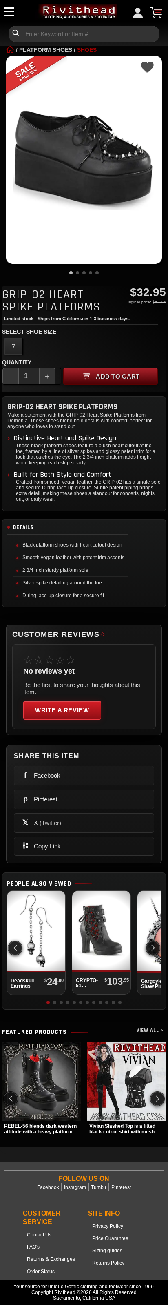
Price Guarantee (110, 1238)
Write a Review (62, 710)
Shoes (87, 50)
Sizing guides (107, 1251)
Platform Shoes (45, 50)
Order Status (41, 1271)
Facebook (48, 1187)
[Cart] (156, 12)
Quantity (16, 362)
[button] (153, 948)
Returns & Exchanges (51, 1259)
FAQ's (33, 1247)
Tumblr (98, 1187)
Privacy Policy (107, 1226)
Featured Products (34, 1032)
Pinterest (121, 1187)
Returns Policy (108, 1263)
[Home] (10, 50)
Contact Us (39, 1235)
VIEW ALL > (150, 1030)
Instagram (75, 1187)
